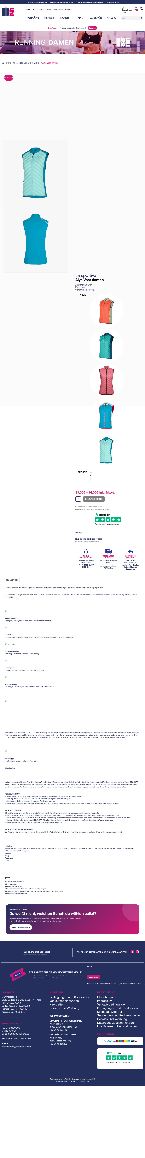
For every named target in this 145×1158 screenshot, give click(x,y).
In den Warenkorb (94, 499)
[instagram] (137, 952)
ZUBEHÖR (96, 17)
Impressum (104, 1000)
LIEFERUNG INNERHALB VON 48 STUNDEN (90, 2)
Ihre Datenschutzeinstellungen (117, 1026)
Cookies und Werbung (64, 1008)
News (49, 9)
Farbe (82, 294)
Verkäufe (33, 17)
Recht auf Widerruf (109, 1011)
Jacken (37, 63)
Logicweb (90, 1079)
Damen (64, 17)
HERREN (49, 17)
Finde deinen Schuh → (21, 927)
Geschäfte (58, 9)
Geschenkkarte (39, 9)
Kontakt (68, 9)
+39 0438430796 (22, 1038)
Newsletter (57, 1004)
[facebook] (132, 952)
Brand (28, 9)
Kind (80, 17)
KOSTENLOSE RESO (114, 2)
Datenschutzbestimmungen (111, 983)
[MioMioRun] (13, 11)
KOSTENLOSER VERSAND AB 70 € (63, 2)
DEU (130, 10)
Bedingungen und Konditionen (70, 997)
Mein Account (106, 997)
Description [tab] (12, 580)
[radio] (115, 311)
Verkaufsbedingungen (64, 1000)
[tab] (72, 886)
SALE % (111, 17)
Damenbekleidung (22, 63)
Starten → (92, 28)
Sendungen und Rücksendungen (119, 1015)
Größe (82, 472)
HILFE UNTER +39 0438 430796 (37, 2)
